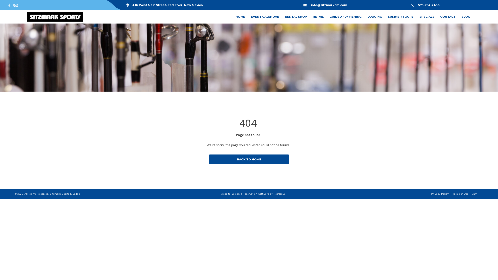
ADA (475, 193)
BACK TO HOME (249, 159)
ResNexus (280, 193)
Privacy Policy (440, 193)
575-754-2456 (429, 5)
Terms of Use (460, 193)
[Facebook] (10, 4)
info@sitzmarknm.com (329, 5)
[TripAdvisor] (15, 4)
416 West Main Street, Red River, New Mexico (167, 5)
